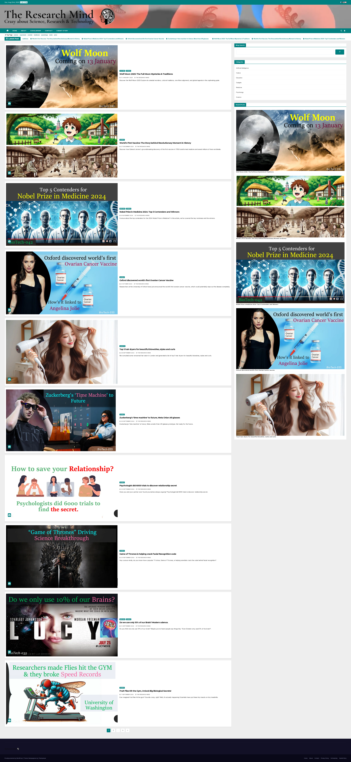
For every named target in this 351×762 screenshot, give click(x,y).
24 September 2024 (128, 489)
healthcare (37, 35)
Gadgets (122, 346)
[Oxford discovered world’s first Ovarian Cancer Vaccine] (290, 338)
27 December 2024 (127, 146)
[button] (341, 31)
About (23, 31)
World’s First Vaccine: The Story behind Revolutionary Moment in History (155, 143)
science (16, 35)
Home (15, 31)
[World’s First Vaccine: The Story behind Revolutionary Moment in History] (290, 206)
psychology (44, 35)
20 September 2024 (128, 557)
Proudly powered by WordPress (14, 758)
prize (55, 35)
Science (128, 70)
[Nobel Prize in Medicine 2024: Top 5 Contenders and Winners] (290, 272)
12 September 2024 (127, 626)
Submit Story (62, 31)
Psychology (240, 92)
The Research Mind (142, 77)
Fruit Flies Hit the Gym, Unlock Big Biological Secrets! (145, 691)
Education (239, 78)
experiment (23, 35)
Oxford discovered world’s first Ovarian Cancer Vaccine (146, 280)
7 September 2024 (127, 694)
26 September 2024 (128, 421)
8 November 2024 (127, 215)
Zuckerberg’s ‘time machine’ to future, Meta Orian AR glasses (149, 417)
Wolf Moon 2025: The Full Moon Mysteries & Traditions (146, 74)
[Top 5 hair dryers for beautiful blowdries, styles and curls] (290, 405)
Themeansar (42, 758)
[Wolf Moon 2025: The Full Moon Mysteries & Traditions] (290, 140)
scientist (30, 35)
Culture (122, 70)
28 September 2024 (128, 353)
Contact (49, 31)
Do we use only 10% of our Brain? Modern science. (143, 622)
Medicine (122, 208)
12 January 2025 (127, 77)
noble (50, 35)
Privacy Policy (325, 758)
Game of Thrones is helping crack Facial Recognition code (147, 554)
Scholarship (35, 31)
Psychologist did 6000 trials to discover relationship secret (148, 485)
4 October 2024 (127, 284)
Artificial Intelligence (242, 68)
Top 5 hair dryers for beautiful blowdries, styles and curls (147, 349)
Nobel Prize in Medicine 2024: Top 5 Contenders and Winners (149, 212)
